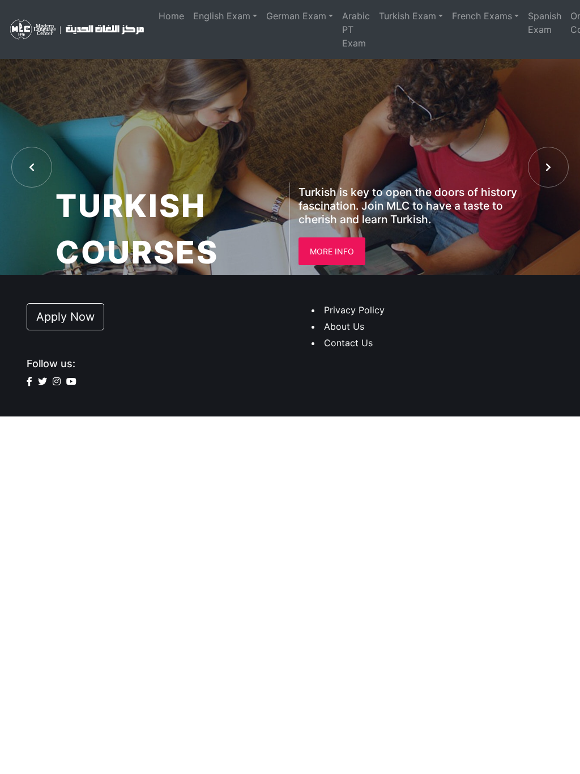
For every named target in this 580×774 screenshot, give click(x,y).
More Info (332, 251)
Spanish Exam (544, 22)
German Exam (296, 16)
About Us (344, 326)
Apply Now (65, 317)
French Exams (482, 16)
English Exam (221, 16)
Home (171, 16)
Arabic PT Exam (356, 29)
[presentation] (31, 167)
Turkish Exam (407, 16)
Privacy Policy (354, 310)
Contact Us (348, 342)
